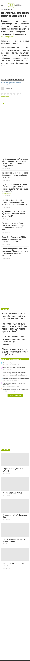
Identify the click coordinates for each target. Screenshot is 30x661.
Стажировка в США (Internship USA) (15, 516)
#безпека (11, 84)
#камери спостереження (15, 82)
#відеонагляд (4, 84)
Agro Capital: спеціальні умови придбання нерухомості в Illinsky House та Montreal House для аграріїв (15, 187)
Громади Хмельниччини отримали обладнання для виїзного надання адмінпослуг (14, 202)
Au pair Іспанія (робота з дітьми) (13, 469)
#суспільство (4, 82)
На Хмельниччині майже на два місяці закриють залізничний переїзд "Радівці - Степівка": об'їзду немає (15, 162)
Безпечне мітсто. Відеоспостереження (12, 80)
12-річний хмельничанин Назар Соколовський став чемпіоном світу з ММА (15, 175)
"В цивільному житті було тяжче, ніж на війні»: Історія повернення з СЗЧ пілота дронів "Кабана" (13, 226)
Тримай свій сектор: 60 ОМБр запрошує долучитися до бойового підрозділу (14, 239)
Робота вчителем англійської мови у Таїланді (14, 540)
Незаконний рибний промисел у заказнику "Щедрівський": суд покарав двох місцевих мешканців (15, 252)
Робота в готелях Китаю (12, 493)
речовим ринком (7, 37)
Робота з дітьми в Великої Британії (13, 564)
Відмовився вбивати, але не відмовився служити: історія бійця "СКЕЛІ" (13, 213)
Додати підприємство (15, 395)
